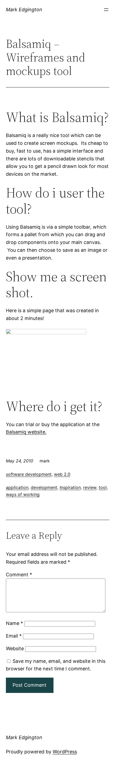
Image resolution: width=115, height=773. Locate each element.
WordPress (65, 751)
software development (29, 474)
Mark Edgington (24, 9)
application (17, 487)
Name (14, 623)
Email (14, 636)
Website (15, 648)
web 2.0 (62, 474)
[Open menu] (106, 9)
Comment (19, 574)
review (89, 487)
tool (103, 487)
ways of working (23, 494)
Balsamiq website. (26, 432)
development (44, 487)
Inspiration (70, 487)
